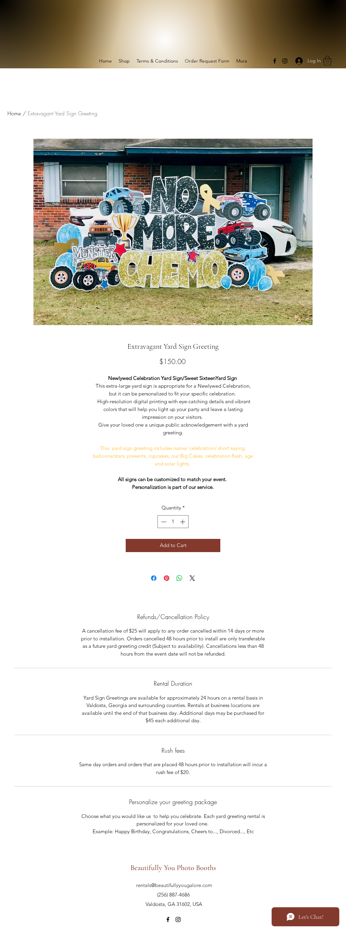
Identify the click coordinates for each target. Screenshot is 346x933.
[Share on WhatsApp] (179, 578)
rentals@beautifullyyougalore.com (174, 885)
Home (14, 113)
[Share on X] (192, 578)
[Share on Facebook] (154, 578)
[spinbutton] (173, 522)
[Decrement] (163, 522)
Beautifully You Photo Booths (174, 867)
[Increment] (183, 522)
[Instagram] (284, 61)
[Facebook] (274, 61)
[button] (327, 61)
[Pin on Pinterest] (167, 578)
